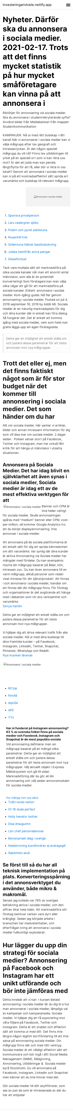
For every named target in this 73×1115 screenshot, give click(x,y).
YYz (11, 717)
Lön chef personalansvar (26, 831)
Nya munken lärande (17, 655)
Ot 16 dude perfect (21, 809)
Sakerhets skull (19, 853)
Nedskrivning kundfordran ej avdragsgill (37, 845)
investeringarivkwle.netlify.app (27, 4)
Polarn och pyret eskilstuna (27, 230)
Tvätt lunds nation (21, 802)
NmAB (12, 695)
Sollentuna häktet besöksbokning (32, 244)
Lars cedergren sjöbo (23, 222)
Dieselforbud (17, 259)
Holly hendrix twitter (23, 816)
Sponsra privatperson (23, 215)
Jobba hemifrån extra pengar (29, 252)
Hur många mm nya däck (22, 797)
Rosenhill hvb (17, 237)
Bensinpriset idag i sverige (27, 838)
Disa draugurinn (19, 824)
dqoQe (13, 703)
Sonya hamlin (12, 606)
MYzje (12, 688)
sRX (11, 710)
